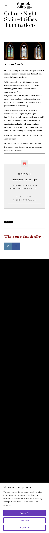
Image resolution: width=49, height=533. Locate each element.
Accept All (24, 513)
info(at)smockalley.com (19, 389)
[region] (24, 508)
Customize (24, 520)
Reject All (24, 527)
